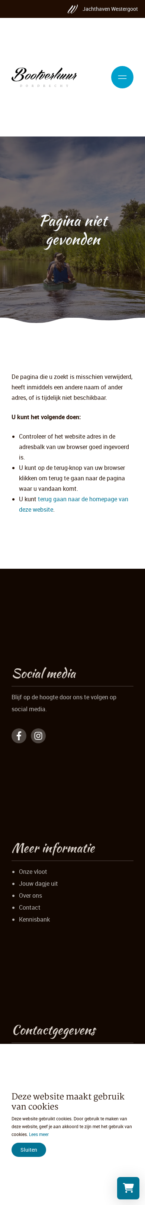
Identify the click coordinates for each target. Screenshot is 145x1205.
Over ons (30, 895)
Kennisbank (34, 919)
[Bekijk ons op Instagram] (38, 735)
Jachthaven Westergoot (110, 8)
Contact (30, 907)
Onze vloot (33, 871)
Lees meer (39, 1134)
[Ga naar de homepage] (44, 77)
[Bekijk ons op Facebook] (19, 735)
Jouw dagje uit (38, 883)
